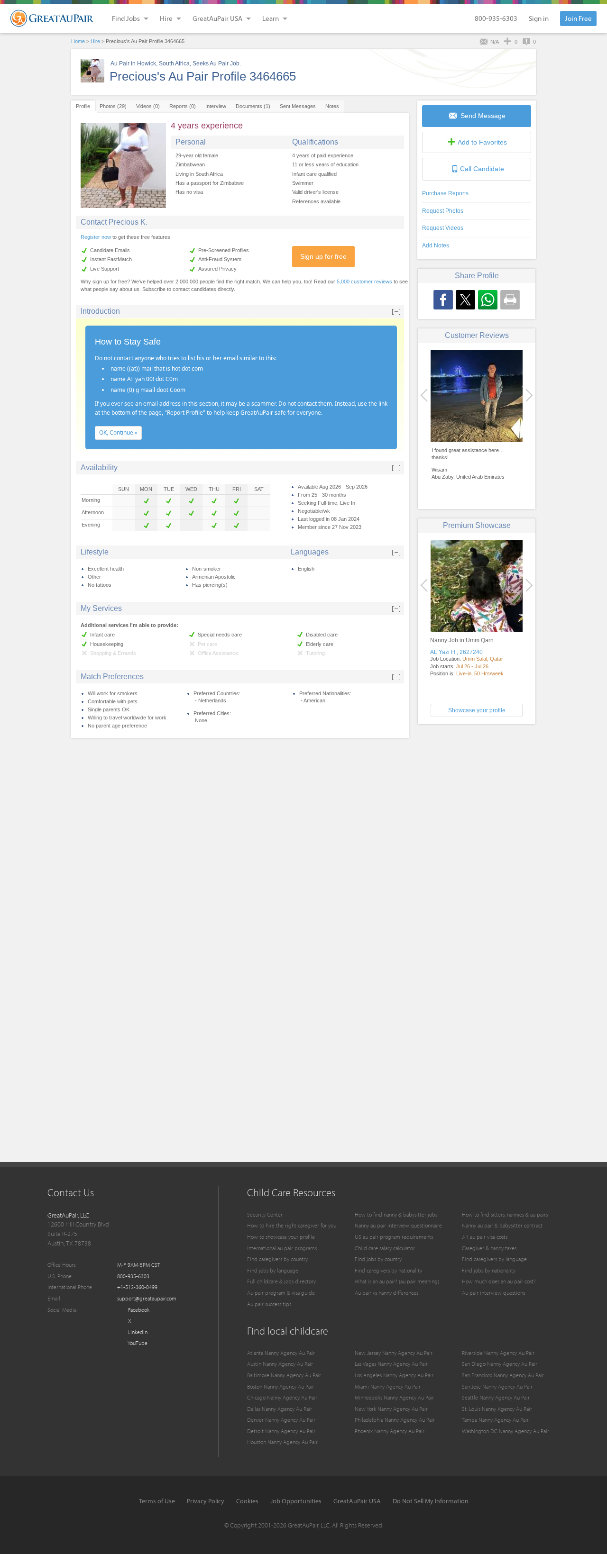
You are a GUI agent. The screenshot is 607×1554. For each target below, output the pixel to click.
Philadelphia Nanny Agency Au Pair (395, 1419)
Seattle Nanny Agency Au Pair (496, 1397)
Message (483, 115)
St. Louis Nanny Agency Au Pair (497, 1408)
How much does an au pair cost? (499, 1281)
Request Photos (442, 211)
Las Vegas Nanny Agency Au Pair (391, 1363)
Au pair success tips (269, 1304)
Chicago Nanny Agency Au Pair (282, 1397)
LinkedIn (137, 1332)
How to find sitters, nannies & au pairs (505, 1214)
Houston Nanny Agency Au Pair (282, 1441)
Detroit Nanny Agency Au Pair (281, 1431)
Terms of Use (157, 1501)
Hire (95, 41)
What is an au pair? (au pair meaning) (397, 1281)
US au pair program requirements (394, 1236)
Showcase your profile (477, 710)
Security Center (265, 1214)
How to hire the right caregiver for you (291, 1225)
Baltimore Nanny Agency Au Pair (284, 1375)
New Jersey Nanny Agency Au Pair (393, 1352)
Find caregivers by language (494, 1259)
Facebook (138, 1309)
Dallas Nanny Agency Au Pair (279, 1408)
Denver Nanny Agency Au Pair (281, 1419)
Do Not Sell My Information (431, 1501)
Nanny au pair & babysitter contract (502, 1225)
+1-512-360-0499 (137, 1286)
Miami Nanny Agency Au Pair (388, 1386)
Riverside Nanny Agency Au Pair (498, 1352)
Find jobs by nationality (488, 1270)
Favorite (482, 142)
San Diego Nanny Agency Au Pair (499, 1363)
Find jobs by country (378, 1259)
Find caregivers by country (277, 1259)
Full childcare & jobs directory (281, 1281)
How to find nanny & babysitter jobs (396, 1214)
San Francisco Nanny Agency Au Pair (503, 1375)
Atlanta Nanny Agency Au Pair (281, 1352)
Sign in (539, 18)
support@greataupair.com (146, 1298)
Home (78, 41)
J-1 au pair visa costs (484, 1236)
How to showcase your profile (281, 1236)
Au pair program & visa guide (281, 1292)
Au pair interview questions (493, 1292)
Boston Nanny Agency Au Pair (280, 1386)
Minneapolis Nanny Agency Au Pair (394, 1397)
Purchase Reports (445, 193)
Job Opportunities (296, 1501)
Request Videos (442, 228)
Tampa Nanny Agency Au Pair (495, 1419)
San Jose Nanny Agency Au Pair (497, 1386)
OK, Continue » (118, 432)
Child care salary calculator (385, 1248)
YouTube (137, 1342)
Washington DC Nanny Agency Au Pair (505, 1431)
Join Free (578, 18)
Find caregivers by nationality (388, 1270)
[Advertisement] (476, 797)
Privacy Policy (205, 1501)
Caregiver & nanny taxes (489, 1248)
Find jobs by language (272, 1270)
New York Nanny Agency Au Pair (391, 1408)
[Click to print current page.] (510, 299)
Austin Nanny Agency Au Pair (280, 1363)
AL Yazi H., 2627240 (456, 652)
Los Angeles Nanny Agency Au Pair (394, 1375)
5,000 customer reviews (364, 281)
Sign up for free (323, 256)
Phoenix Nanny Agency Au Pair (389, 1431)
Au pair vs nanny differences (386, 1292)
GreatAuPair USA (357, 1501)
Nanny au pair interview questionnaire (398, 1225)
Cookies (247, 1501)
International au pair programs (282, 1248)
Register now (96, 237)
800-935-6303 (496, 18)
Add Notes (435, 245)
